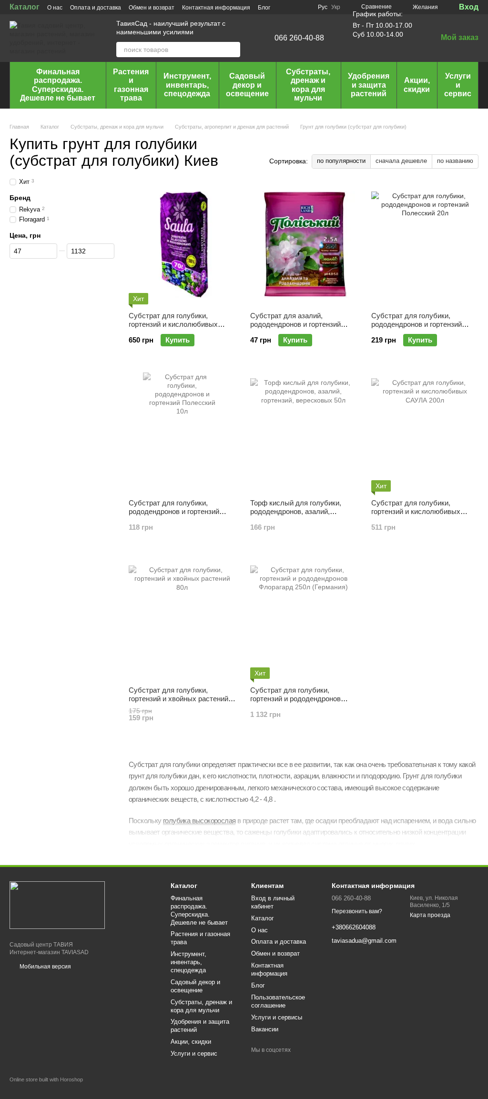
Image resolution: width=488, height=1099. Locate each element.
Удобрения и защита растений (368, 85)
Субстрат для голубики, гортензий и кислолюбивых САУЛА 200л (415, 511)
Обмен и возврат (151, 7)
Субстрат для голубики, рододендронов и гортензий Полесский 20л (416, 324)
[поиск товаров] (232, 49)
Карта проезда (430, 915)
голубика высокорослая (199, 821)
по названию (455, 160)
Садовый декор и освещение (247, 85)
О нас (54, 7)
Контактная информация (216, 7)
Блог (264, 7)
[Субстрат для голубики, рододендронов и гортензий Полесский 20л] (424, 244)
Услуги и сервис (457, 85)
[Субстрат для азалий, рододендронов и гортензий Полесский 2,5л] (303, 244)
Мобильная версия (44, 966)
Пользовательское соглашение (278, 1001)
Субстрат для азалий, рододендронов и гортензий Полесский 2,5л (295, 324)
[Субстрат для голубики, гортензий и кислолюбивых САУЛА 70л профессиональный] (182, 244)
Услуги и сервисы (276, 1017)
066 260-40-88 (299, 38)
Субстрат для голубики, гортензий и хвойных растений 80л (178, 698)
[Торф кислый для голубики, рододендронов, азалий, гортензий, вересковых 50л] (303, 432)
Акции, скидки (417, 84)
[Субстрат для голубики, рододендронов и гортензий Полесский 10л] (182, 432)
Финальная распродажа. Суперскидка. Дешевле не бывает (57, 85)
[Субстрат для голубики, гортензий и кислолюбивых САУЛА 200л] (424, 432)
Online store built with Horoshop (46, 1079)
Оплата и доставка (95, 7)
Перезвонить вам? (357, 911)
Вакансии (264, 1029)
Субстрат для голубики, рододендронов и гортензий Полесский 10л (174, 511)
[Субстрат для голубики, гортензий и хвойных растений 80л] (182, 619)
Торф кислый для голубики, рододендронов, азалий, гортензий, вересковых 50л (295, 511)
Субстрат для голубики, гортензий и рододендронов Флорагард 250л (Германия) (295, 698)
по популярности (341, 160)
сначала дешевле (401, 160)
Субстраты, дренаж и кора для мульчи (308, 85)
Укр (335, 7)
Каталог (25, 7)
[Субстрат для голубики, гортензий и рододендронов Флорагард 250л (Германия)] (303, 619)
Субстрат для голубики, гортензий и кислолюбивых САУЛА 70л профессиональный (181, 324)
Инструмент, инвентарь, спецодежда (187, 85)
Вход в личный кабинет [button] (273, 902)
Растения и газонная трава (131, 85)
